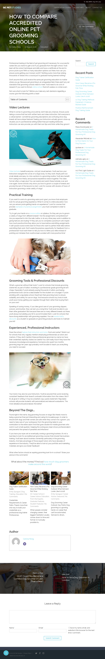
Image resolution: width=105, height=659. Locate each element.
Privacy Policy (27, 653)
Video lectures (14, 171)
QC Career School (37, 494)
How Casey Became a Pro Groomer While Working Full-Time (40, 489)
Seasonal (60, 496)
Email (41, 628)
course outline (35, 213)
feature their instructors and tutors (35, 332)
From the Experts (36, 499)
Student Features (36, 504)
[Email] (24, 543)
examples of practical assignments (28, 207)
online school (37, 87)
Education (44, 47)
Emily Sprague (14, 492)
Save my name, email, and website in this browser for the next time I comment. (81, 630)
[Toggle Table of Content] (66, 99)
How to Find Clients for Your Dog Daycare (85, 141)
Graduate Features (37, 501)
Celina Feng (16, 47)
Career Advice (35, 496)
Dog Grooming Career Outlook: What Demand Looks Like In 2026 (59, 489)
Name (12, 628)
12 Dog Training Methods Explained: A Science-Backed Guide (84, 102)
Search (78, 61)
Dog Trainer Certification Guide (84, 79)
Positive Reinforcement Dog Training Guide (84, 109)
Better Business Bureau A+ (17, 655)
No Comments (88, 27)
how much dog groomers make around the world (48, 463)
